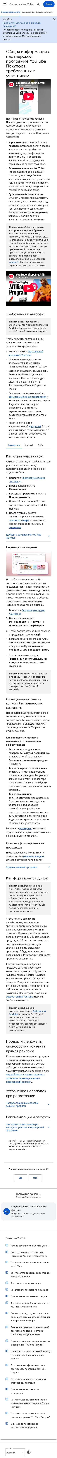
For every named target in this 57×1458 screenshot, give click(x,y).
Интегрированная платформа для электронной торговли (28, 1381)
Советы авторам (44, 12)
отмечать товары (19, 520)
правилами (15, 527)
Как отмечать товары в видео (26, 1283)
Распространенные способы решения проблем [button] (22, 1105)
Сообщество (28, 12)
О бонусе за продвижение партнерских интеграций (24, 1426)
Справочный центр (10, 12)
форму (12, 262)
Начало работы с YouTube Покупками (30, 1245)
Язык (10, 1448)
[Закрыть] (54, 19)
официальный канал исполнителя (27, 396)
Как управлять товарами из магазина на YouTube (30, 1264)
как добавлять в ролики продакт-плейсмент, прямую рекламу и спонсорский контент (25, 1078)
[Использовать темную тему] (29, 1452)
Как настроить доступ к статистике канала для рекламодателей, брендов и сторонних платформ (30, 1317)
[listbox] (40, 445)
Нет (35, 1178)
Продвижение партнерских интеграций (25, 1391)
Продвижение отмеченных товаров (29, 1296)
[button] (5, 4)
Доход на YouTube (16, 1238)
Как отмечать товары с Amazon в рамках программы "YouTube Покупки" (30, 1415)
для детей (35, 426)
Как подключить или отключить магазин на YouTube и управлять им (29, 1254)
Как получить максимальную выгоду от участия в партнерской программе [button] (25, 1127)
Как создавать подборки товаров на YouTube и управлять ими (30, 1305)
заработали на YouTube (19, 996)
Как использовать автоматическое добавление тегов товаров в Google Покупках (30, 1403)
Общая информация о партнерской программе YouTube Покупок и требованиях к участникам (30, 1331)
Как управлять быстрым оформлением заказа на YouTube (30, 1275)
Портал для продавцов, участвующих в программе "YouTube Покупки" (30, 1343)
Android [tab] (28, 445)
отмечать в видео (33, 856)
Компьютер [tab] (14, 445)
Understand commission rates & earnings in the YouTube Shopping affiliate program (31, 1355)
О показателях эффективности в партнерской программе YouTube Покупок (28, 1369)
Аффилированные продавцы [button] (21, 867)
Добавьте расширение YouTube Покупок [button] (23, 536)
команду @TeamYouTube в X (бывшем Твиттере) (22, 24)
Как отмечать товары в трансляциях (29, 1289)
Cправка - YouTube (21, 4)
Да (20, 1178)
